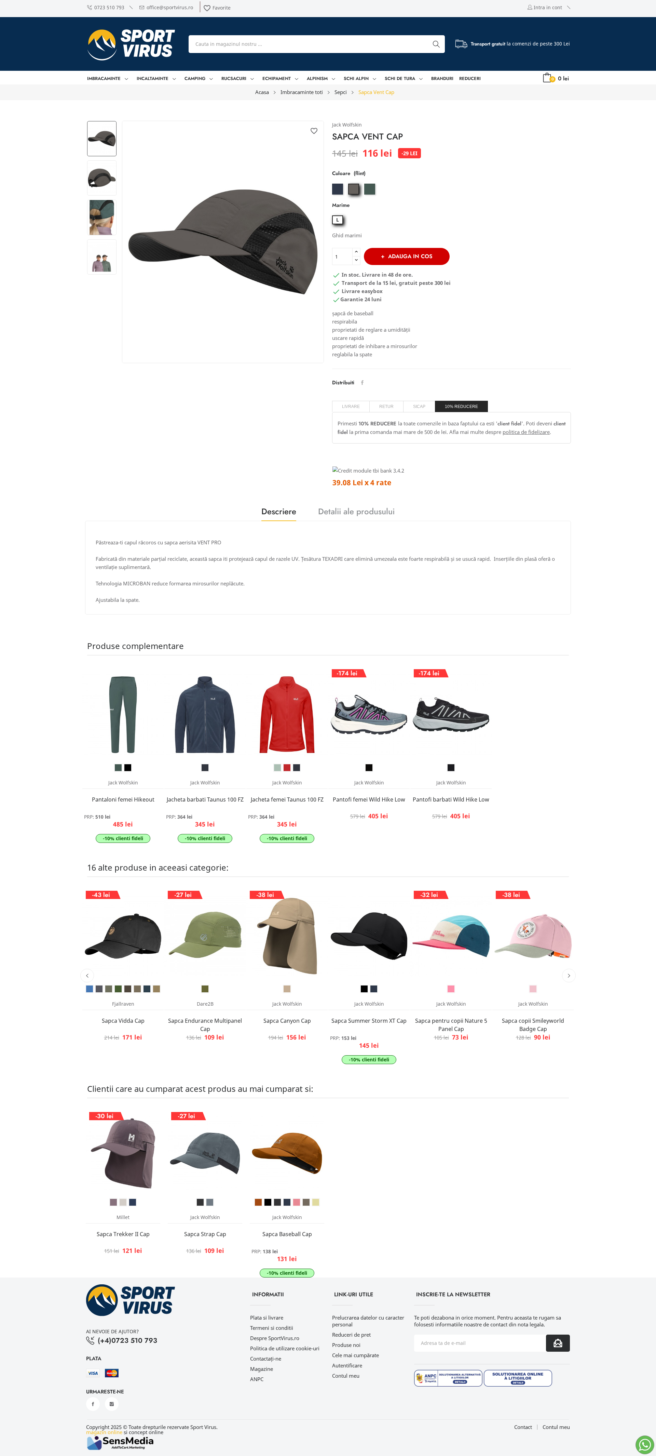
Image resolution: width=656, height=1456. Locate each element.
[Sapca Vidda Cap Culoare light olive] (137, 989)
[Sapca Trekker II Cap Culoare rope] (123, 1202)
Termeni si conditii (271, 1327)
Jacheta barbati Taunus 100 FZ (205, 799)
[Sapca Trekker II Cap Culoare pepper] (113, 1202)
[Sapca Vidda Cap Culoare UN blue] (89, 989)
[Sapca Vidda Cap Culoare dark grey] (99, 989)
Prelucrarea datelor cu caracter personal (368, 1321)
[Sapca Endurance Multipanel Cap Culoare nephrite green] (205, 989)
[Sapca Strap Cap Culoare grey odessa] (210, 1202)
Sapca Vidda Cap (123, 1020)
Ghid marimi (347, 235)
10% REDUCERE (461, 406)
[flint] (354, 194)
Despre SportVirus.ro (274, 1338)
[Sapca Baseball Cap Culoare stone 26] (306, 1202)
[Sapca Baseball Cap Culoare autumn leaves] (258, 1202)
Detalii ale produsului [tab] (356, 512)
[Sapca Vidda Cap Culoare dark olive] (128, 989)
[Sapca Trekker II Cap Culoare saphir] (132, 1202)
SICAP (419, 406)
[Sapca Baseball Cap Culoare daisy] (316, 1202)
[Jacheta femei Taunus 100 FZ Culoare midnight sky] (296, 768)
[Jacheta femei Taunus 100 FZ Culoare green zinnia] (277, 768)
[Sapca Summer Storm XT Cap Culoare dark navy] (374, 989)
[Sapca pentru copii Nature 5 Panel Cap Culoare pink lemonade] (451, 989)
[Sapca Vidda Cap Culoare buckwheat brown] (156, 989)
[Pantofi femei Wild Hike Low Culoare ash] (369, 768)
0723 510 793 (109, 7)
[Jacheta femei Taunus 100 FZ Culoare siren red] (287, 768)
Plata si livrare (266, 1317)
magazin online (104, 1432)
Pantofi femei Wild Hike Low (369, 799)
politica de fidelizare (526, 431)
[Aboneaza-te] (558, 1343)
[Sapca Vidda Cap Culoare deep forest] (118, 989)
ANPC (256, 1379)
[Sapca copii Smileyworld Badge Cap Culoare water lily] (533, 989)
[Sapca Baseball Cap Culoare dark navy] (287, 1202)
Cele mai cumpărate (355, 1355)
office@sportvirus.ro (170, 7)
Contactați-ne (265, 1358)
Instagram (112, 1404)
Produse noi (346, 1344)
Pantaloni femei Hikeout (123, 799)
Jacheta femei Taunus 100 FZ (287, 799)
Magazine (261, 1368)
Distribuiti (362, 383)
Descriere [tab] (278, 512)
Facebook (93, 1404)
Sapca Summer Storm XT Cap (369, 1020)
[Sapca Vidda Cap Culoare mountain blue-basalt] (147, 989)
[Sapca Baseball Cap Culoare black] (268, 1202)
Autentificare (347, 1365)
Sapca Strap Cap (205, 1234)
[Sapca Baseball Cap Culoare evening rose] (296, 1202)
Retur (386, 406)
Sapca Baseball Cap (287, 1234)
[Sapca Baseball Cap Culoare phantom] (277, 1202)
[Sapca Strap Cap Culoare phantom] (200, 1202)
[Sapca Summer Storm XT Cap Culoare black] (364, 989)
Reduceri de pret (351, 1334)
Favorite (217, 7)
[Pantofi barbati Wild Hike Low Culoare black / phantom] (451, 768)
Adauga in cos (410, 256)
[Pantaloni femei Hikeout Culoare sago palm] (118, 768)
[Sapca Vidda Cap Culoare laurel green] (109, 989)
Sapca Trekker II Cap (123, 1234)
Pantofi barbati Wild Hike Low (451, 799)
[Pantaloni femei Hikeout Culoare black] (128, 768)
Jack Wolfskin (347, 124)
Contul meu (345, 1375)
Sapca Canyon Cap (287, 1020)
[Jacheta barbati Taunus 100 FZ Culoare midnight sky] (205, 768)
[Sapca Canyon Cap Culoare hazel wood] (287, 989)
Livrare (351, 406)
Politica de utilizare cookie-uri (284, 1348)
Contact (523, 1427)
